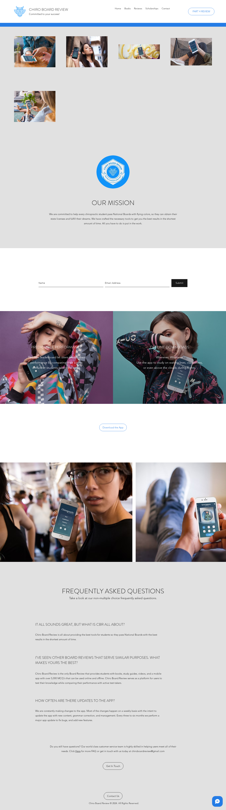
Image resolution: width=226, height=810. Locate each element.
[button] (138, 8)
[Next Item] (220, 512)
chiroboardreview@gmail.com (148, 751)
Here (78, 751)
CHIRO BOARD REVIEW (48, 9)
